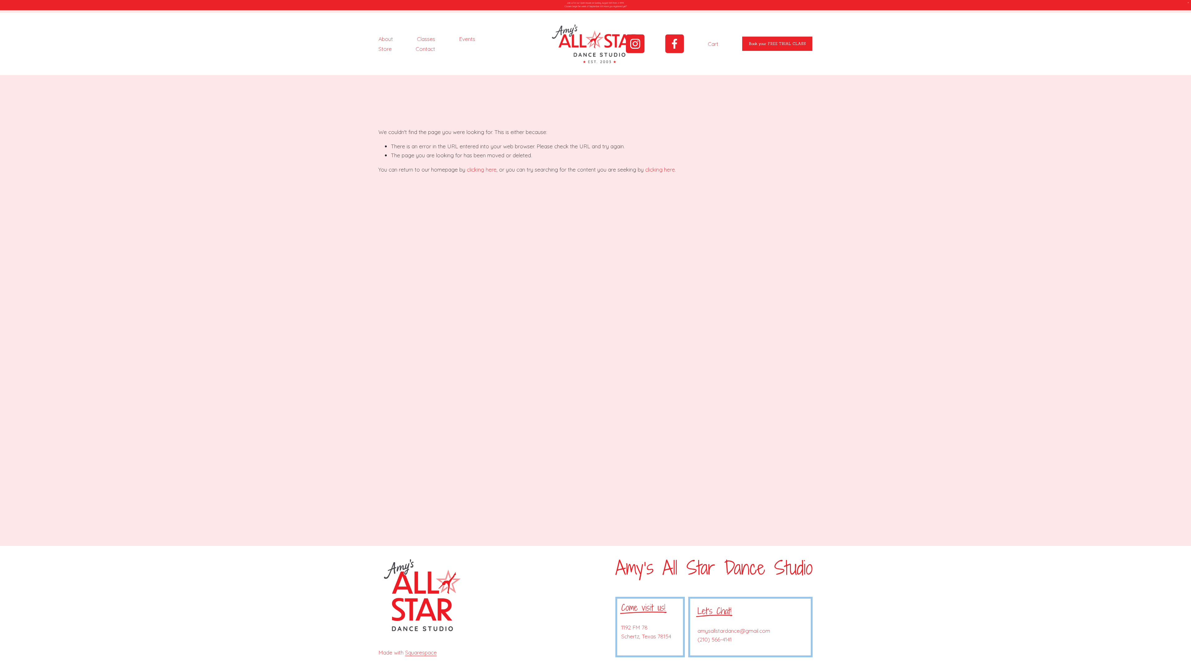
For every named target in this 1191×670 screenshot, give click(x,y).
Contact (425, 48)
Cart (713, 43)
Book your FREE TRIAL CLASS (777, 44)
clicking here (482, 169)
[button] (1188, 3)
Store (385, 48)
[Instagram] (635, 43)
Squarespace (421, 652)
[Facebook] (674, 43)
